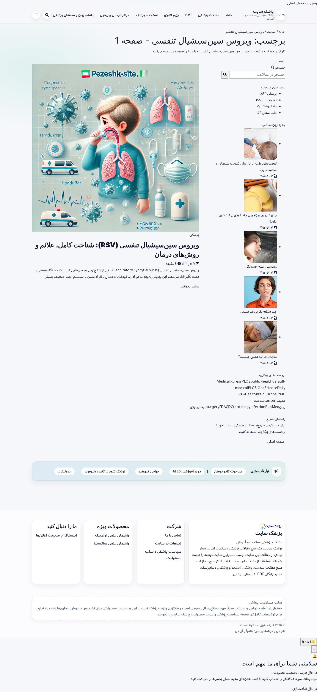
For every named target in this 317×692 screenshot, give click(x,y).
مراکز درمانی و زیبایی (115, 15)
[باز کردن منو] (36, 14)
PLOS (246, 381)
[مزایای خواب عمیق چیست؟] (260, 336)
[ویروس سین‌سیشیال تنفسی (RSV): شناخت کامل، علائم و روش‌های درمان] (115, 147)
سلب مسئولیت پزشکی (265, 602)
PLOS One (256, 387)
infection (258, 406)
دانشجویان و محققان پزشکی (73, 15)
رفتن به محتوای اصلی (302, 3)
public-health (261, 381)
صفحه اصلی (276, 441)
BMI (188, 15)
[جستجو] (47, 14)
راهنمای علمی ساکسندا (111, 543)
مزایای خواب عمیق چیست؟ (257, 356)
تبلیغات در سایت (168, 543)
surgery (212, 406)
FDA (222, 406)
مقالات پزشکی (208, 15)
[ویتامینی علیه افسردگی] (260, 246)
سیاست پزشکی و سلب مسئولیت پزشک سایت (205, 614)
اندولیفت (64, 471)
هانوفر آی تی (244, 631)
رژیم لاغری (171, 15)
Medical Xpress (229, 381)
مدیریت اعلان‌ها (48, 535)
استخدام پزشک (147, 15)
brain (260, 394)
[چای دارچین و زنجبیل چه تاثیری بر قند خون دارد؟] (260, 195)
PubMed (272, 406)
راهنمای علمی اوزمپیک (112, 535)
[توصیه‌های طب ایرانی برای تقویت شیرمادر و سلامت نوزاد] (260, 143)
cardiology (242, 406)
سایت (271, 31)
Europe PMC (275, 394)
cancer (270, 400)
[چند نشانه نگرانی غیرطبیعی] (260, 291)
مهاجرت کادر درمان (228, 471)
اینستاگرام (69, 535)
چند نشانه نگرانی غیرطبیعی (258, 311)
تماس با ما (173, 535)
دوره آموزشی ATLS (187, 471)
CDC (229, 406)
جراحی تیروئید (148, 471)
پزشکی (194, 234)
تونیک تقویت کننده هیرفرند (105, 471)
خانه (229, 15)
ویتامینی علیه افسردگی (261, 266)
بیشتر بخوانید (189, 286)
